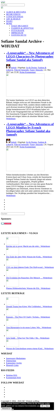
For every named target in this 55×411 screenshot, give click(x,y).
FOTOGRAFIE (17, 30)
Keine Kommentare (28, 72)
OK (42, 406)
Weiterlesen (10, 119)
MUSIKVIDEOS (13, 14)
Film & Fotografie (21, 70)
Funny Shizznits (36, 70)
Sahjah (13, 68)
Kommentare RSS (13, 378)
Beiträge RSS (11, 375)
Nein (47, 406)
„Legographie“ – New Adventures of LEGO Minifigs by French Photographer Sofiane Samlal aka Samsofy (30, 129)
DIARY (9, 21)
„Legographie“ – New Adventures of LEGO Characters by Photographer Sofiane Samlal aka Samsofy (30, 56)
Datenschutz (11, 361)
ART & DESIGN (13, 19)
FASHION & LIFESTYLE (22, 28)
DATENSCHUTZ (18, 35)
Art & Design (31, 68)
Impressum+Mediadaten (16, 358)
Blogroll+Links (12, 365)
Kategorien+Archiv (14, 363)
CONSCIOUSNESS (14, 17)
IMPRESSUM (17, 33)
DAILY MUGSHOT (19, 26)
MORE (9, 23)
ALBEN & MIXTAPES (16, 12)
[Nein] (13, 409)
